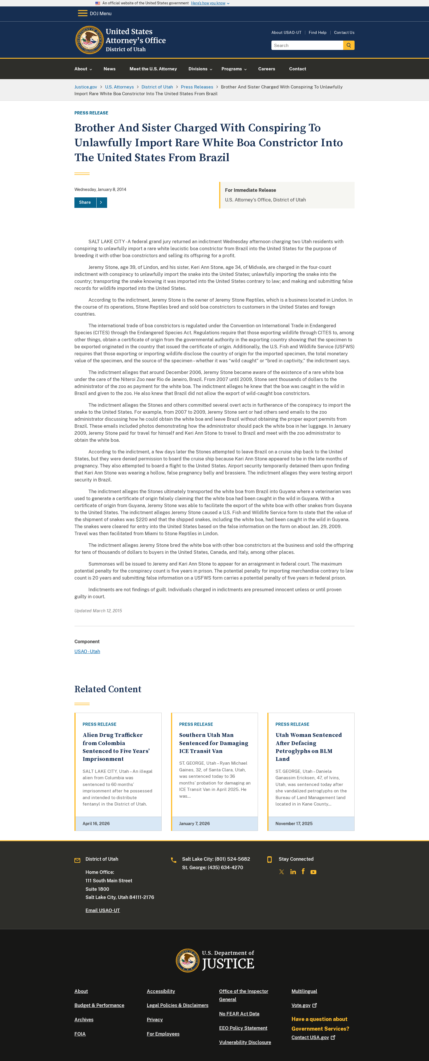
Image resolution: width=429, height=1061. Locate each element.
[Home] (121, 51)
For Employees (163, 1034)
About (81, 991)
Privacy (155, 1019)
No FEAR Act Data (239, 1014)
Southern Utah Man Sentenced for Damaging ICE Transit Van (213, 743)
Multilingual (304, 991)
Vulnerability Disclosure (245, 1042)
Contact (310, 1037)
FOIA (80, 1034)
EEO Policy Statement (243, 1028)
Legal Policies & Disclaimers (177, 1005)
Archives (83, 1019)
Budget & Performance (99, 1005)
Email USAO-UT (103, 910)
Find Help (318, 32)
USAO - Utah (87, 651)
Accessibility (161, 991)
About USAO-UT (286, 32)
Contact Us (344, 32)
